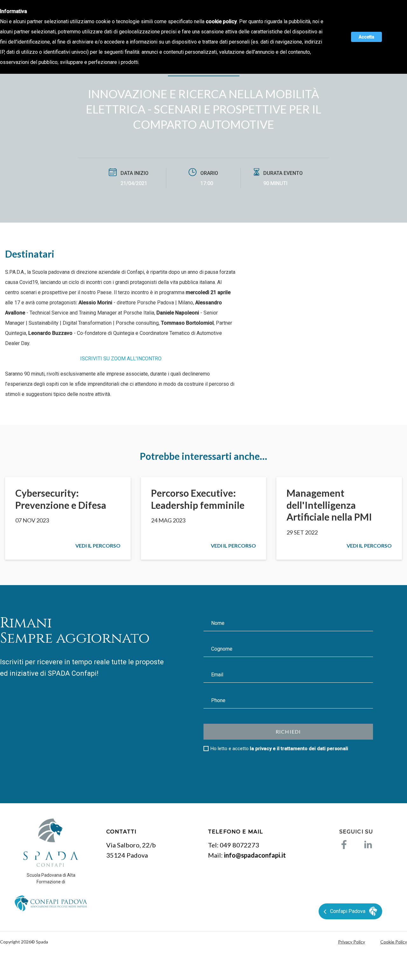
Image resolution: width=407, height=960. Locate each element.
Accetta (366, 36)
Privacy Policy (351, 941)
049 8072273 (239, 845)
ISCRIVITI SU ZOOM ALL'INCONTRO (121, 359)
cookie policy (221, 21)
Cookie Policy (393, 941)
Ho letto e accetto (279, 748)
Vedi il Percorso (98, 545)
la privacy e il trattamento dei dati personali (299, 748)
